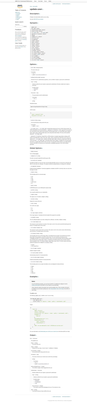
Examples (18, 18)
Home (35, 1)
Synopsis (18, 14)
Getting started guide (36, 285)
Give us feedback (18, 35)
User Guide (40, 1)
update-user (17, 12)
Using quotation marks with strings (57, 288)
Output (17, 19)
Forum (45, 1)
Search (25, 26)
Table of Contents (20, 10)
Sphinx (70, 400)
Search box (17, 24)
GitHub (50, 1)
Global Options (19, 17)
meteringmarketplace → (66, 3)
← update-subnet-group (56, 3)
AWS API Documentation (38, 19)
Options (17, 15)
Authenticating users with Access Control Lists (49, 331)
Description (18, 13)
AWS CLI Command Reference (23, 1)
